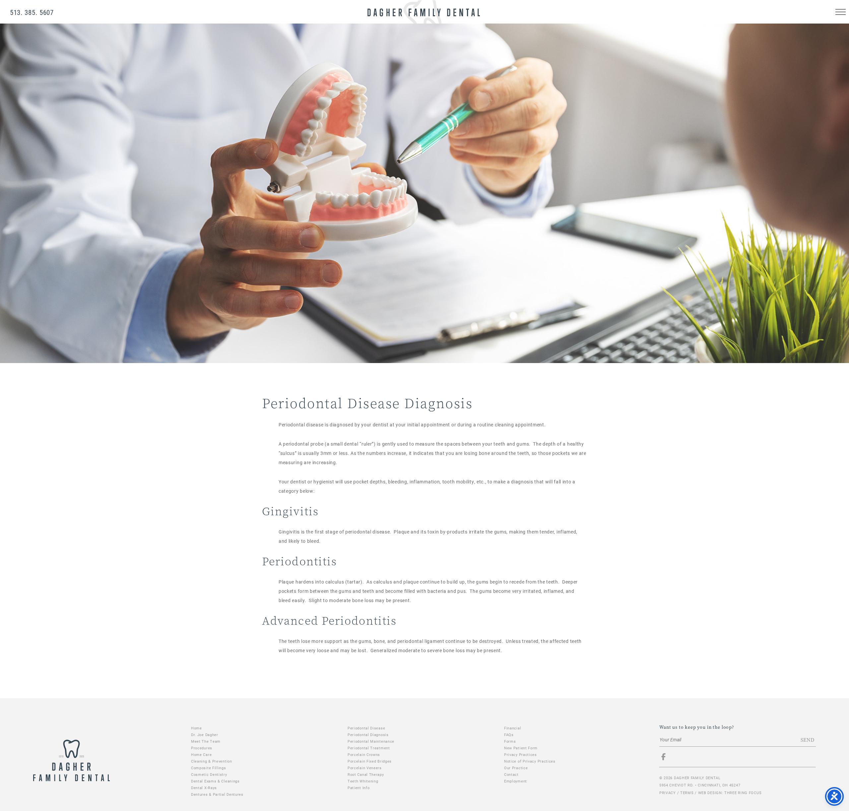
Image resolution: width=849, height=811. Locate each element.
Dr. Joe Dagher (204, 734)
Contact (511, 774)
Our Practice (516, 767)
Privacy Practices (520, 754)
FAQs (509, 734)
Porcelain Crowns (364, 754)
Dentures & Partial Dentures (217, 794)
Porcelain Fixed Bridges (370, 761)
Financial (512, 727)
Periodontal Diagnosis (368, 734)
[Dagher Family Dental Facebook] (667, 757)
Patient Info (358, 787)
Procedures (201, 747)
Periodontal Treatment (369, 747)
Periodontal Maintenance (371, 741)
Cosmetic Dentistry (209, 774)
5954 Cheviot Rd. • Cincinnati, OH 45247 (699, 784)
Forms (510, 741)
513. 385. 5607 (32, 12)
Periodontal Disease (366, 727)
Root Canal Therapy (366, 774)
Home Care (201, 754)
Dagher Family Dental (423, 12)
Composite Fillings (208, 767)
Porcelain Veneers (365, 767)
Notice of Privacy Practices (529, 761)
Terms (687, 792)
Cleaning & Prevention (211, 761)
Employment (515, 781)
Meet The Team (206, 741)
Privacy (667, 792)
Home (196, 727)
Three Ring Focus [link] (742, 792)
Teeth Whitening (363, 781)
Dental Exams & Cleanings (215, 781)
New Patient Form (521, 747)
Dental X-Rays (204, 787)
